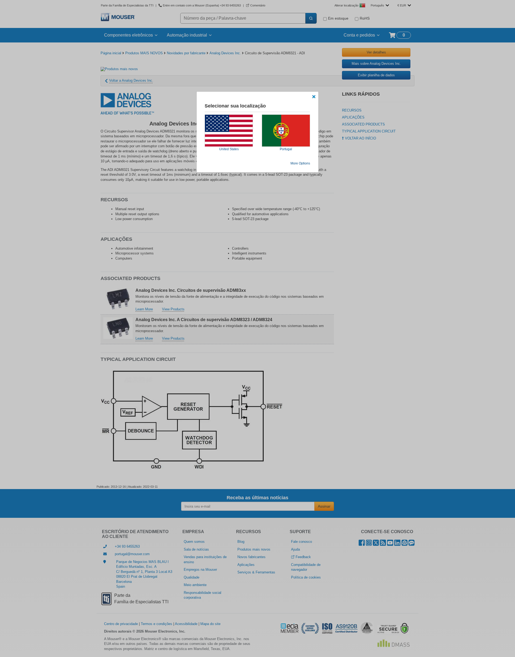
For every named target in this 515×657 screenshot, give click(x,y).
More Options (300, 163)
